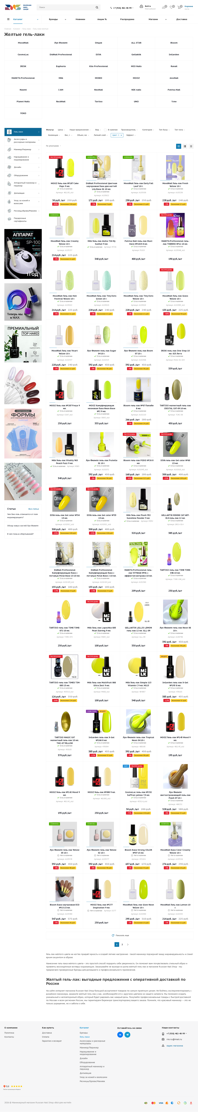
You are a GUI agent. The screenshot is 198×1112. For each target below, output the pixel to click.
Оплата (45, 1037)
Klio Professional (98, 66)
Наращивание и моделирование (88, 1053)
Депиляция (85, 1073)
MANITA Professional (23, 78)
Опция (98, 42)
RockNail (60, 101)
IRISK (23, 66)
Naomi (23, 89)
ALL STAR (136, 42)
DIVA (98, 54)
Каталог (84, 1027)
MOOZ (136, 78)
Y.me (174, 101)
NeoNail (98, 89)
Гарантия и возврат (52, 1041)
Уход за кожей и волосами (93, 1077)
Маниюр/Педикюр (89, 1047)
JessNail (174, 78)
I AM (60, 89)
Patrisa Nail (174, 89)
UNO (136, 101)
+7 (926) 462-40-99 (122, 8)
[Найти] (96, 7)
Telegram (127, 1035)
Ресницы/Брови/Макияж (92, 1081)
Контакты (9, 1037)
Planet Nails (23, 101)
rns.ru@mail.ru (174, 1039)
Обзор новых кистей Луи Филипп (22, 525)
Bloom (174, 42)
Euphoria (61, 66)
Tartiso (98, 101)
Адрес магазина (175, 1045)
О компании (10, 1027)
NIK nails (136, 89)
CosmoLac (23, 54)
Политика (9, 1033)
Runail (174, 66)
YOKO (23, 113)
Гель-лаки (85, 1037)
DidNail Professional (61, 54)
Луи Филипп (60, 42)
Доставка (47, 1033)
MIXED (98, 78)
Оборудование (87, 1062)
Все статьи (33, 509)
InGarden (174, 54)
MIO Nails (136, 66)
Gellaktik (136, 54)
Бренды (84, 1033)
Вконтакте (120, 1035)
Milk (61, 78)
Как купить (48, 1027)
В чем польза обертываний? (20, 534)
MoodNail (23, 42)
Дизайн (84, 1058)
